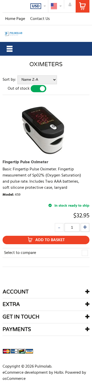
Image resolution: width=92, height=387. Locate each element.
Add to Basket (50, 240)
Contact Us (40, 19)
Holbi (58, 372)
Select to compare (20, 253)
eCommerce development (25, 372)
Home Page (15, 19)
